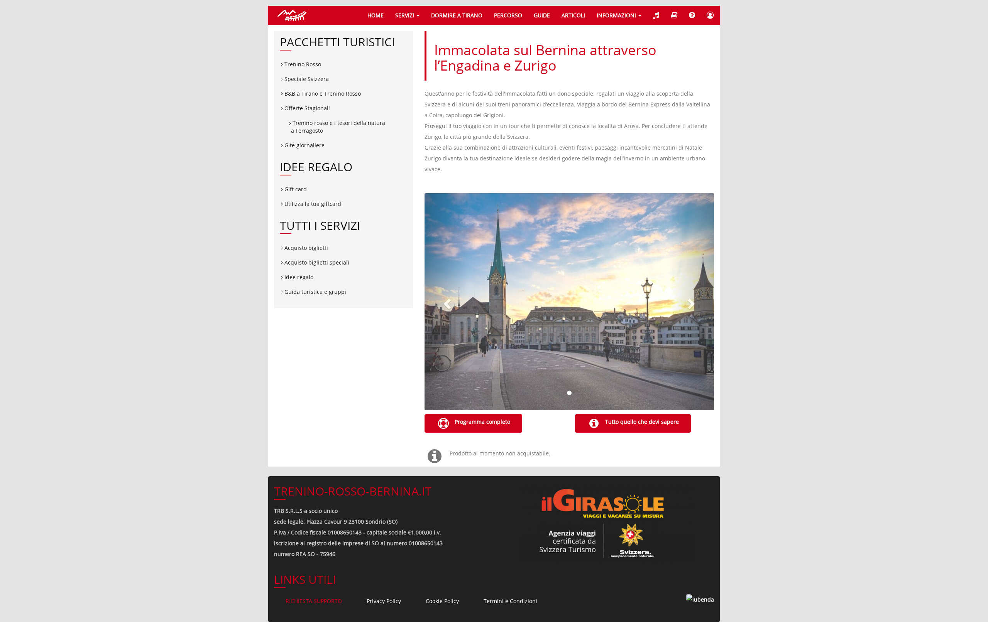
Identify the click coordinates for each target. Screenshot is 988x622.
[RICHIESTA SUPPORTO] (692, 15)
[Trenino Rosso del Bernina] (291, 15)
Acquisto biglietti (305, 247)
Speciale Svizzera (306, 79)
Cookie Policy (442, 601)
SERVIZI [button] (405, 15)
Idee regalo (298, 277)
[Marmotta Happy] (674, 15)
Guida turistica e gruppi (314, 291)
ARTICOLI (573, 15)
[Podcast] (656, 15)
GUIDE (542, 15)
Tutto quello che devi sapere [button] (641, 421)
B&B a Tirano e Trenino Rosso (322, 93)
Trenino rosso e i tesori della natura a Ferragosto (338, 126)
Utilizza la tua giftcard (312, 203)
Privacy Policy (384, 601)
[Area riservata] (710, 15)
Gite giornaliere (304, 145)
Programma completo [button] (481, 421)
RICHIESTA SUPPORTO (314, 601)
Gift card (295, 189)
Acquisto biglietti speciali (316, 262)
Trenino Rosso (302, 64)
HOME (375, 15)
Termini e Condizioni (510, 601)
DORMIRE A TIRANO (456, 15)
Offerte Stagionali (306, 108)
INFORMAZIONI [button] (617, 15)
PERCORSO (508, 15)
